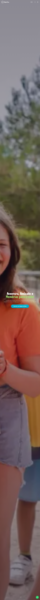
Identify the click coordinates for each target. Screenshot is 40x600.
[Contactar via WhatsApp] (37, 597)
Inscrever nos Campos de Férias (20, 306)
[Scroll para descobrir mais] (21, 597)
